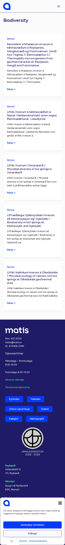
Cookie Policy (21, 541)
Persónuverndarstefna (38, 541)
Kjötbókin (14, 399)
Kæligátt (13, 418)
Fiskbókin (35, 399)
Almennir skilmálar (14, 379)
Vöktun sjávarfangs (19, 409)
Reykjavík (10, 465)
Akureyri (10, 481)
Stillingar (32, 533)
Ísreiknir (45, 409)
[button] (60, 503)
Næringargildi (37, 418)
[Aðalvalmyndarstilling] (58, 6)
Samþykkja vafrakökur (32, 524)
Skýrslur (11, 39)
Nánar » (11, 89)
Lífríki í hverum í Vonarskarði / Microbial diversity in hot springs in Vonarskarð (29, 169)
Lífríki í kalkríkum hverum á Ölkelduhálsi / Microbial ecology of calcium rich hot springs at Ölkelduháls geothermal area (32, 278)
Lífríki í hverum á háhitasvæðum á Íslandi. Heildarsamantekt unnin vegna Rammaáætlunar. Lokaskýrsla (32, 115)
